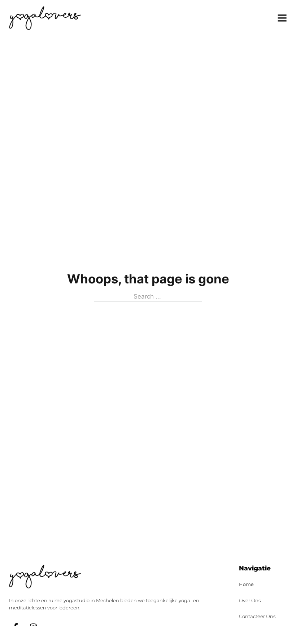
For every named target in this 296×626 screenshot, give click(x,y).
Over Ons (250, 600)
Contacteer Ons (257, 616)
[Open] (282, 18)
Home (246, 584)
